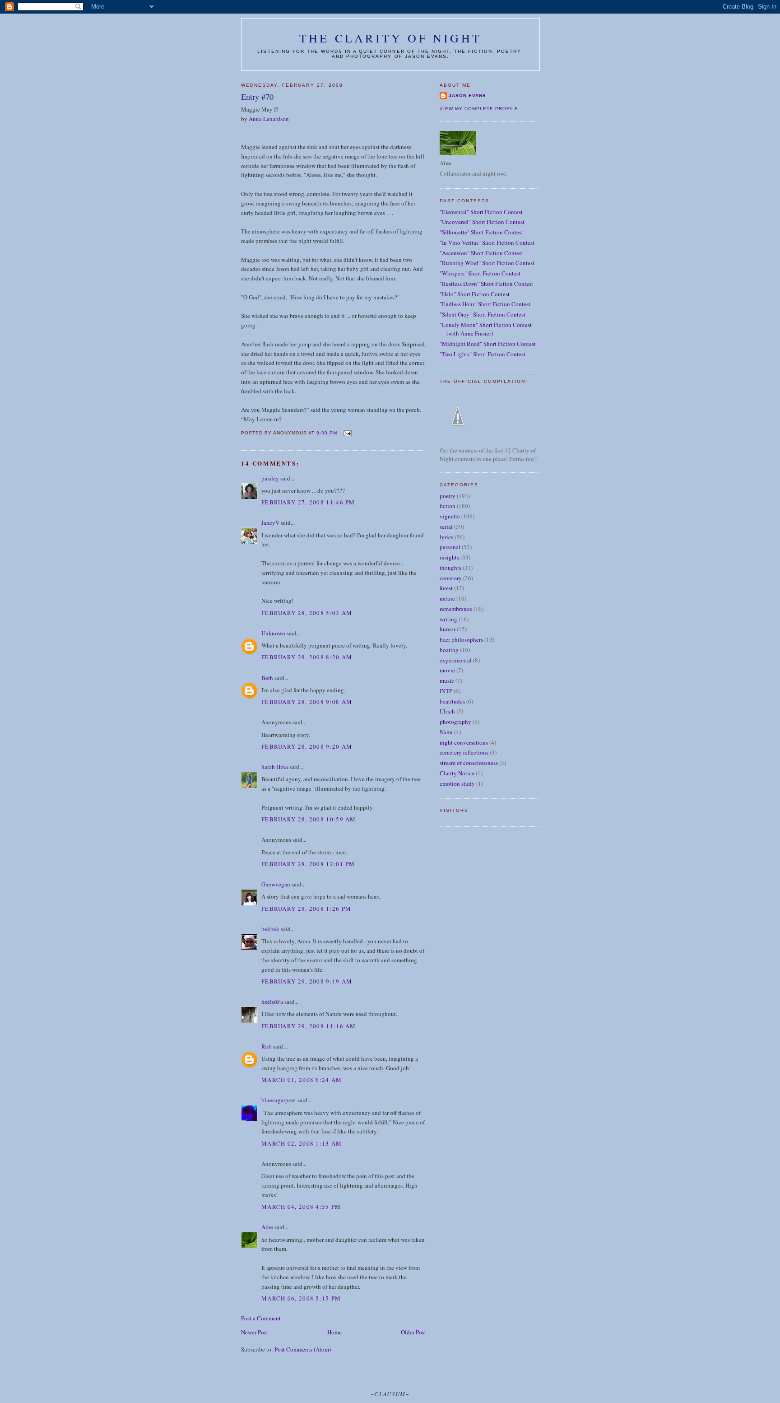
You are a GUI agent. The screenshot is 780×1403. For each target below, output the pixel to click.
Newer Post (254, 1332)
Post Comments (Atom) (302, 1349)
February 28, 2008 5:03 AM (307, 613)
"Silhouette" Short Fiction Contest (481, 232)
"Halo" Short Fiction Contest (475, 294)
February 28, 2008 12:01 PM (308, 864)
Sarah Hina (274, 767)
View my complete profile (479, 108)
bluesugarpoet (278, 1100)
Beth (267, 678)
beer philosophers (461, 639)
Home (334, 1332)
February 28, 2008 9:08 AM (307, 702)
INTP (446, 691)
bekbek (270, 929)
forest (446, 588)
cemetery (451, 578)
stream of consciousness (469, 763)
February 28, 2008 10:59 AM (308, 819)
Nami (446, 732)
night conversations (464, 742)
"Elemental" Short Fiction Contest (481, 212)
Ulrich (447, 711)
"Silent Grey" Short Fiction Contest (482, 314)
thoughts (450, 568)
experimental (456, 660)
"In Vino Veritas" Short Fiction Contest (487, 242)
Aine (267, 1227)
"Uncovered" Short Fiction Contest (482, 222)
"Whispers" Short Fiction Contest (480, 273)
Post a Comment (261, 1318)
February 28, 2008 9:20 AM (307, 746)
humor (447, 629)
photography (455, 722)
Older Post (413, 1332)
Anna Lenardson (269, 119)
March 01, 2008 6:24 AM (301, 1080)
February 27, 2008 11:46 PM (308, 502)
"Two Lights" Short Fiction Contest (482, 354)
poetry (447, 496)
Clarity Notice (457, 773)
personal (450, 547)
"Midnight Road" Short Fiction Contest (488, 344)
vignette (450, 516)
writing (448, 619)
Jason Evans (467, 95)
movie (447, 670)
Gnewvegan (275, 884)
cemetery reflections (464, 752)
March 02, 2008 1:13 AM (301, 1143)
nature (447, 598)
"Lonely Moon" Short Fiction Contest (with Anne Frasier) (486, 329)
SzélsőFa (272, 1001)
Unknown (273, 633)
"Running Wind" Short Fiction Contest (487, 263)
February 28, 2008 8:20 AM (307, 657)
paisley (270, 478)
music (447, 680)
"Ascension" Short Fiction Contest (481, 253)
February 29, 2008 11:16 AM (308, 1026)
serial (446, 526)
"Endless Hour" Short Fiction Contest (485, 304)
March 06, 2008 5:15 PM (301, 1298)
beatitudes (452, 701)
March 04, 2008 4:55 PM (301, 1207)
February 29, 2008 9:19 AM (307, 981)
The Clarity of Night (390, 38)
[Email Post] (347, 432)
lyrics (446, 537)
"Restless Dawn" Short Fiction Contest (486, 284)
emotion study (457, 783)
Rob (266, 1046)
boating (449, 650)
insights (449, 557)
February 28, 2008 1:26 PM (306, 908)
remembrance (456, 609)
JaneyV (270, 522)
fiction (447, 506)
